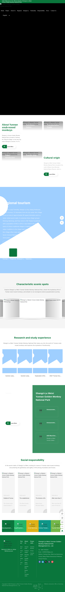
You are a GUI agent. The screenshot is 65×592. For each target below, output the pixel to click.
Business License (39, 586)
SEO (42, 586)
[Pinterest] (52, 562)
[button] (62, 218)
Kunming (61, 584)
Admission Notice (30, 126)
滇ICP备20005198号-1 (35, 587)
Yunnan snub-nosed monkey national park (16, 308)
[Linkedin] (43, 562)
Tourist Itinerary (57, 528)
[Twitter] (46, 562)
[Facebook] (39, 562)
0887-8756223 (44, 549)
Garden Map (31, 155)
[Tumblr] (49, 562)
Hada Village (34, 308)
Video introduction (10, 156)
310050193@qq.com (47, 552)
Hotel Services (32, 528)
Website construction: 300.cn (51, 584)
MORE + (6, 225)
